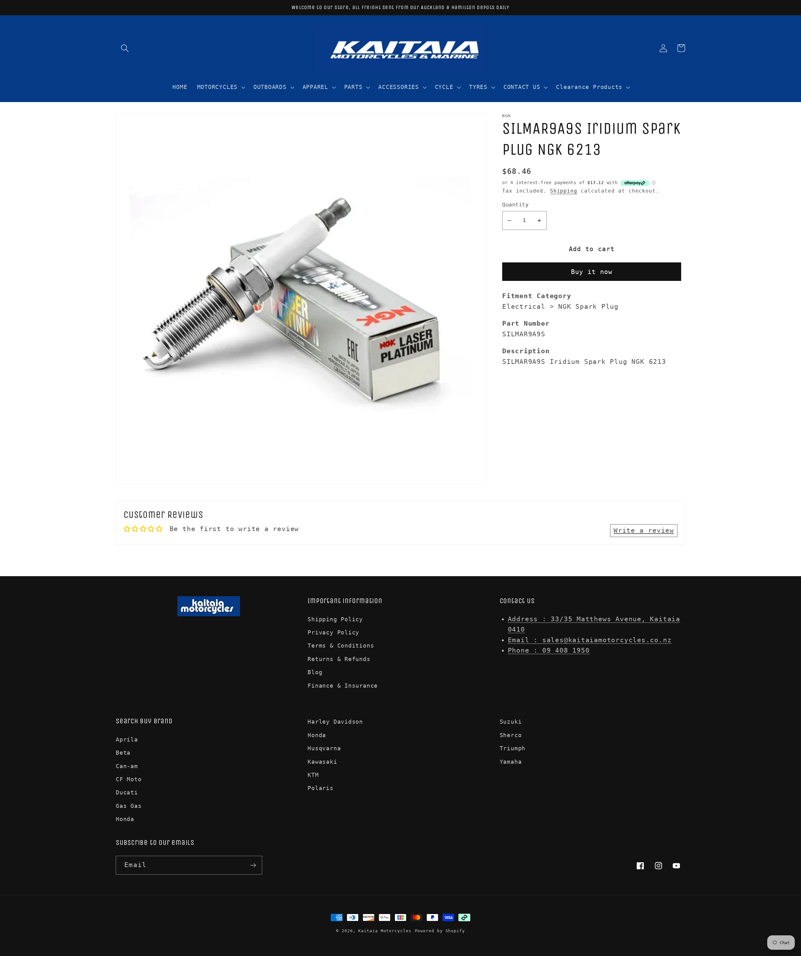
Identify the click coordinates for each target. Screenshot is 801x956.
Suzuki (511, 721)
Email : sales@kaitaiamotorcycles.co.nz (590, 640)
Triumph (512, 748)
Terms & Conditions (341, 645)
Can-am (127, 766)
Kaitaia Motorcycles (384, 930)
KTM (313, 775)
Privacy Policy (333, 632)
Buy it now (592, 272)
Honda (125, 819)
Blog (315, 672)
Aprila (127, 739)
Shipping (563, 191)
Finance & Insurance (343, 685)
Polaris (320, 788)
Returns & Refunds (339, 659)
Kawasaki (322, 761)
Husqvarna (324, 748)
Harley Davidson (335, 721)
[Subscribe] (253, 865)
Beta (123, 752)
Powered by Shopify (440, 930)
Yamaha (511, 761)
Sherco (511, 735)
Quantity (515, 205)
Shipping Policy (335, 619)
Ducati (127, 792)
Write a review (644, 530)
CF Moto (128, 779)
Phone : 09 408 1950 (549, 650)
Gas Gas (128, 806)
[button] (125, 48)
